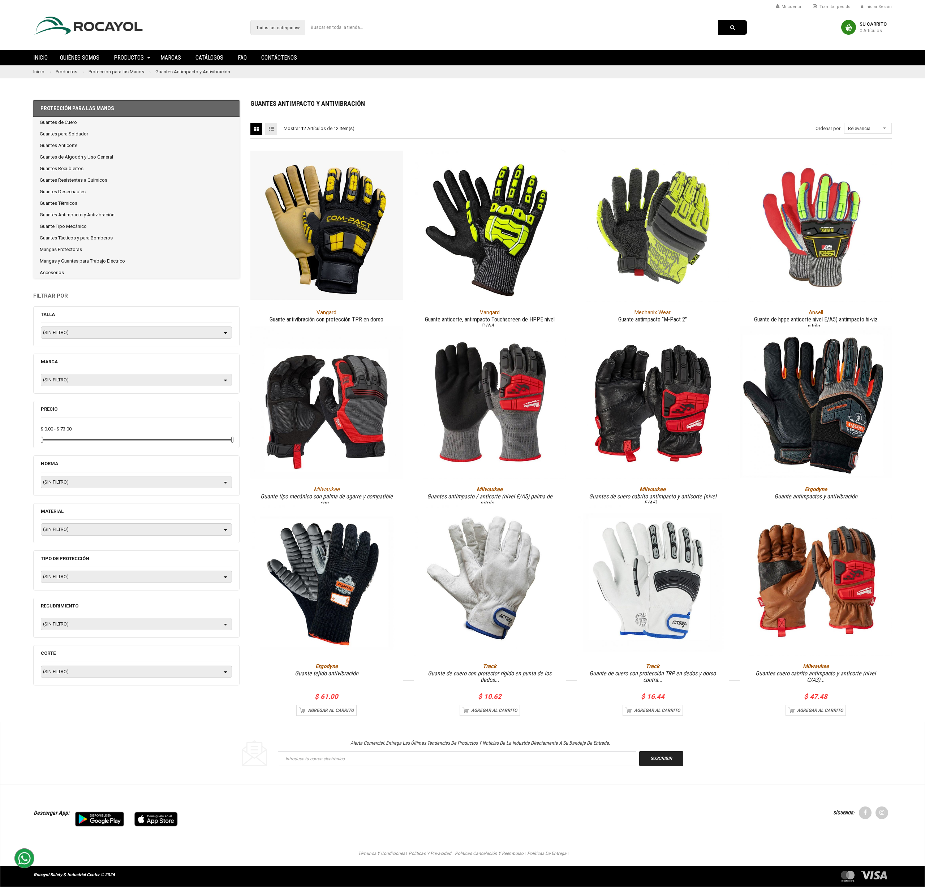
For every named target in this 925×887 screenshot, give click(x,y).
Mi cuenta (791, 6)
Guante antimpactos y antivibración (815, 496)
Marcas (170, 57)
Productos (129, 57)
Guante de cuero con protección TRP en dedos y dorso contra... (652, 676)
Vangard (326, 312)
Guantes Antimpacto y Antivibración (77, 214)
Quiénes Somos (79, 57)
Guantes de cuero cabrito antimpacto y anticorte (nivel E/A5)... (653, 499)
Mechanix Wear (652, 312)
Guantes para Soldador (64, 134)
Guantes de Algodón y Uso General (76, 157)
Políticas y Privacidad (430, 853)
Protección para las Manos (77, 108)
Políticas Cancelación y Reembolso (489, 853)
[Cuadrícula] (256, 129)
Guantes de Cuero (58, 122)
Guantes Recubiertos (61, 168)
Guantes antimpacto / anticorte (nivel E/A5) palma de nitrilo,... (489, 499)
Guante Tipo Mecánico (63, 226)
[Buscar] (732, 27)
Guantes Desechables (63, 191)
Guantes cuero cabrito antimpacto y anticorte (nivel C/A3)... (816, 676)
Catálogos (209, 57)
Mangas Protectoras (61, 249)
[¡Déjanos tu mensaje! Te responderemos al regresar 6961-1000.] (23, 857)
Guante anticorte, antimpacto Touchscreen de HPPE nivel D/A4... (490, 322)
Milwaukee (327, 489)
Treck (489, 666)
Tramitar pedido (835, 6)
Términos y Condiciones (381, 853)
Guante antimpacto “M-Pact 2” (652, 319)
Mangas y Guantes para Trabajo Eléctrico (82, 261)
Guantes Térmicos (58, 203)
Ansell (816, 312)
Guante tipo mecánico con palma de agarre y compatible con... (327, 499)
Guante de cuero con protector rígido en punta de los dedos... (489, 676)
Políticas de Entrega (547, 853)
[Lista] (271, 129)
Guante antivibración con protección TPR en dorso (326, 319)
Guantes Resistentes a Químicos (73, 180)
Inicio (40, 57)
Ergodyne (816, 489)
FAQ (242, 57)
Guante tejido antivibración (326, 673)
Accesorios (52, 272)
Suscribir (661, 758)
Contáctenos (279, 57)
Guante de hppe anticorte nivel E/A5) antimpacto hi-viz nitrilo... (816, 322)
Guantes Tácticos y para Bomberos (76, 238)
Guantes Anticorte (58, 145)
